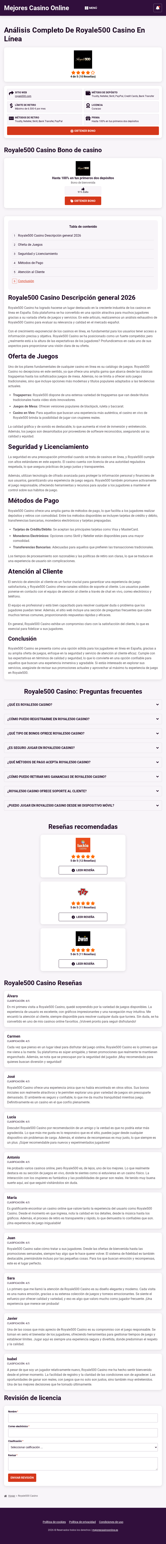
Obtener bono (85, 130)
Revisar (12, 1455)
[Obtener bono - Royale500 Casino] (83, 59)
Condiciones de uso (111, 1522)
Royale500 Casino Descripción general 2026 (49, 235)
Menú (93, 8)
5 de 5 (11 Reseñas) (83, 907)
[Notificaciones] (157, 8)
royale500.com (23, 96)
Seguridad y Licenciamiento (38, 254)
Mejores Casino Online (36, 8)
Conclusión (26, 281)
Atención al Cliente (31, 272)
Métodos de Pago (30, 263)
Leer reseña (85, 870)
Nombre (13, 1411)
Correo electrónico (18, 1426)
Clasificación (15, 1441)
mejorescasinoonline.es (105, 1530)
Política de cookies (54, 1522)
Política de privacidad (82, 1522)
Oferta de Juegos (30, 245)
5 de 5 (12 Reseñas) (83, 860)
